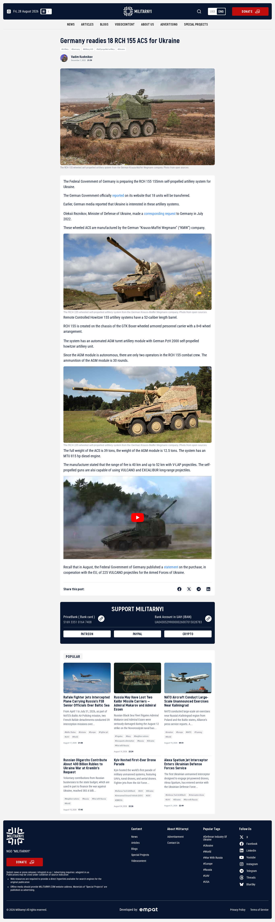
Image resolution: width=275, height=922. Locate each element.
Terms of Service (259, 909)
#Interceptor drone (196, 795)
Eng (221, 11)
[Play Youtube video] (137, 517)
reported (118, 195)
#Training (198, 732)
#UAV (67, 737)
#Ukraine (121, 49)
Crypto (188, 634)
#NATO (188, 732)
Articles (87, 24)
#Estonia (82, 732)
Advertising (169, 24)
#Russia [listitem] (207, 869)
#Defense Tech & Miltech (125, 791)
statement (171, 567)
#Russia (140, 741)
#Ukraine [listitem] (208, 845)
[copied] (101, 618)
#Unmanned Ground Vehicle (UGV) (129, 795)
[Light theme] (43, 11)
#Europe (92, 732)
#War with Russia (122, 745)
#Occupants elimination (124, 741)
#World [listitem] (207, 851)
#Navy (128, 736)
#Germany (75, 49)
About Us (147, 24)
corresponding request (160, 213)
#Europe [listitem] (208, 863)
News (71, 24)
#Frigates (119, 736)
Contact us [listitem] (173, 842)
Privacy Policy (237, 909)
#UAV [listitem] (206, 875)
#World (75, 737)
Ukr (212, 11)
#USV (148, 795)
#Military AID (88, 49)
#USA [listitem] (206, 881)
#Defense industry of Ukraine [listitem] (215, 838)
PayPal (137, 634)
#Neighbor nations (141, 736)
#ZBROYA (118, 800)
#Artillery (64, 49)
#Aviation (169, 732)
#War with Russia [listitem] (213, 857)
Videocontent (125, 24)
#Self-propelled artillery (105, 49)
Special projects (196, 24)
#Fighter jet (103, 732)
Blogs (104, 24)
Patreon (87, 634)
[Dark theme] (48, 11)
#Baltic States (70, 732)
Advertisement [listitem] (175, 836)
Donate (247, 11)
